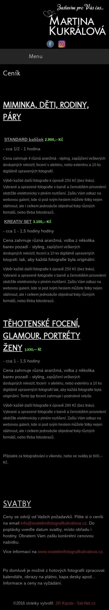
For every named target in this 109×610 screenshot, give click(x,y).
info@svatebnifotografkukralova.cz (54, 523)
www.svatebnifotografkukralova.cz (70, 551)
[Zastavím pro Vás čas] (74, 19)
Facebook (50, 44)
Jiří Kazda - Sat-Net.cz (75, 603)
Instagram (61, 44)
